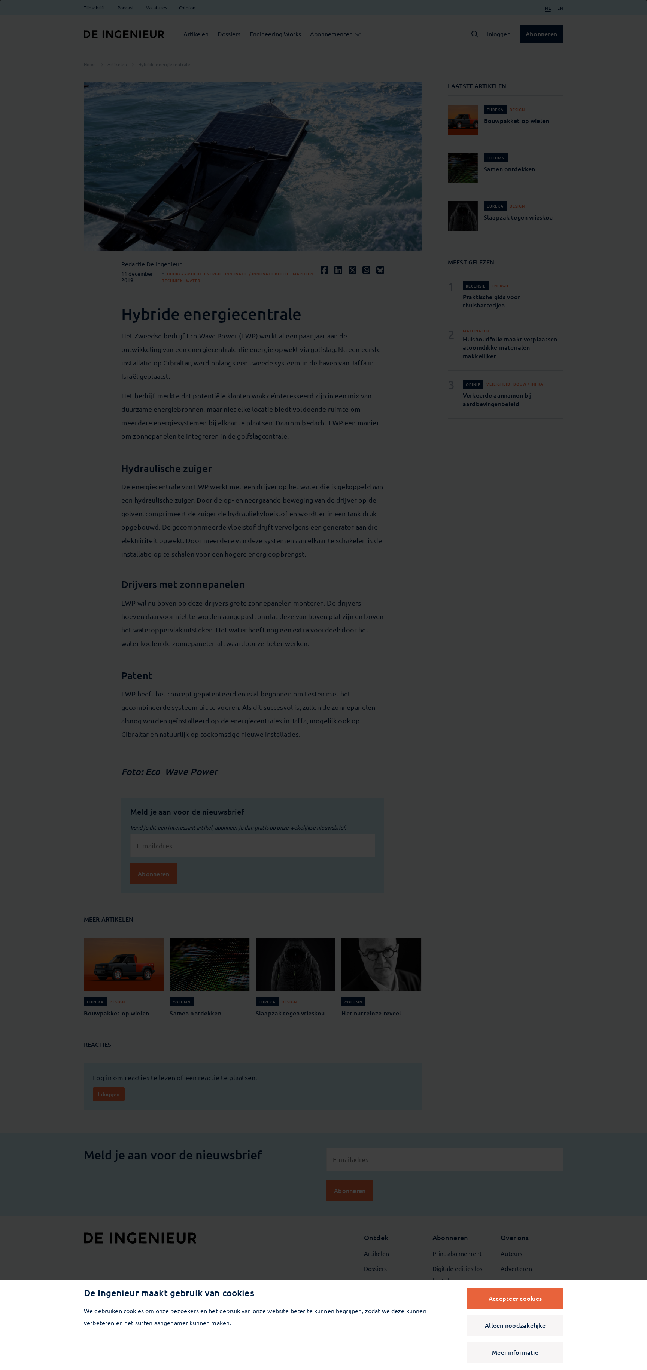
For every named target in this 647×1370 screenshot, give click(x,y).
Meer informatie (515, 1352)
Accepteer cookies (515, 1298)
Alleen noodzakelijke (515, 1325)
